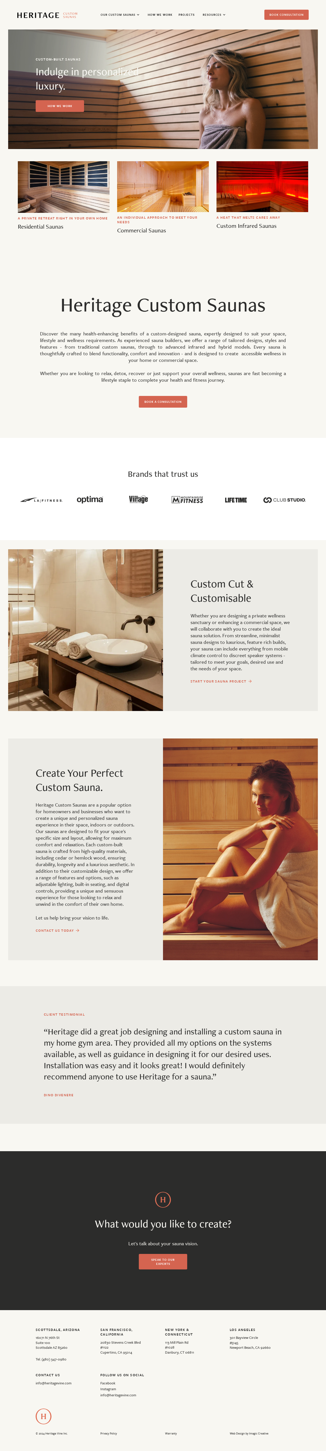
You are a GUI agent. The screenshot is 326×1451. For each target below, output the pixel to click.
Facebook (107, 1383)
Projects (187, 14)
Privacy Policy (108, 1433)
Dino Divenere (59, 1095)
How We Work (160, 14)
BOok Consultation (286, 14)
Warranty (171, 1433)
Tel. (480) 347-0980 (51, 1359)
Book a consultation (163, 401)
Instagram (108, 1388)
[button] (120, 15)
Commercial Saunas (141, 230)
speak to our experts (163, 1261)
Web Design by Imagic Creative (249, 1433)
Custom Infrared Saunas (246, 226)
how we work (60, 106)
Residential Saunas (40, 226)
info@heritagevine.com (54, 1383)
